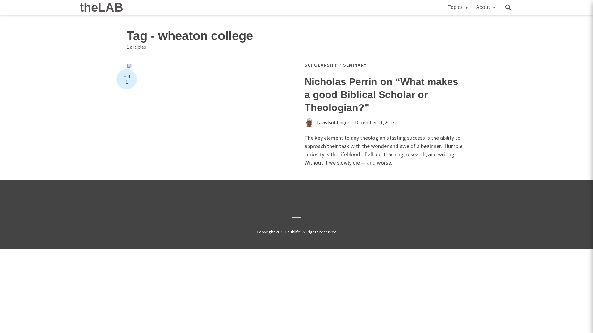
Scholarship (321, 65)
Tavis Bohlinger (332, 122)
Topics (455, 6)
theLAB (101, 7)
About (483, 6)
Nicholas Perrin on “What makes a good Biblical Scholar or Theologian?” (381, 94)
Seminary (355, 65)
